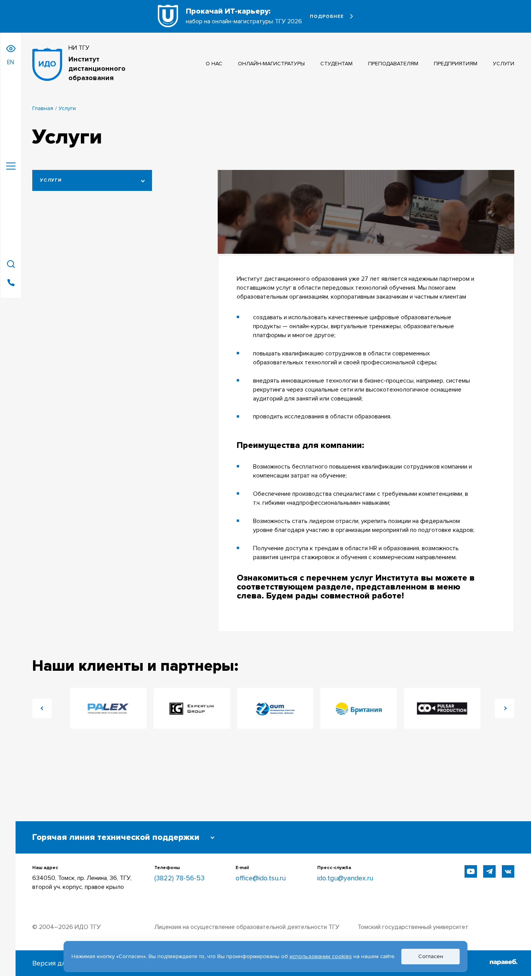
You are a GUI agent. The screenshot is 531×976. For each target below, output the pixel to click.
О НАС (214, 63)
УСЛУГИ (503, 63)
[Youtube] (471, 871)
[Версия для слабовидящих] (11, 48)
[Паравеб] (503, 963)
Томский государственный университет (413, 927)
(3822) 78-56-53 (179, 878)
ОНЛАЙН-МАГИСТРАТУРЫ (271, 63)
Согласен (430, 956)
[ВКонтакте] (508, 871)
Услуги (51, 180)
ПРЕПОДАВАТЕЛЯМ (393, 63)
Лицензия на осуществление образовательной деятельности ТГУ (246, 927)
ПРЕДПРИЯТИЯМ (455, 63)
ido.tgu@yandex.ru (345, 878)
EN (10, 62)
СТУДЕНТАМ (336, 63)
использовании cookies (321, 956)
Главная (42, 108)
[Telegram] (489, 871)
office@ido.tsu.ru (261, 878)
